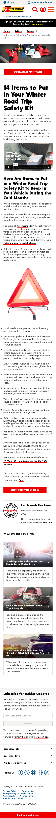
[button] (14, 16)
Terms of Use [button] (41, 736)
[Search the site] (35, 9)
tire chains (22, 225)
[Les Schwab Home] (13, 9)
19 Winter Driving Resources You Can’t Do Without (25, 462)
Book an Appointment (42, 2)
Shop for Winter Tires (25, 489)
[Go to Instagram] (40, 772)
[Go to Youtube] (33, 772)
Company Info (11, 748)
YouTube (47, 522)
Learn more (37, 24)
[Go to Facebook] (20, 772)
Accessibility (9, 796)
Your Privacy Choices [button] (13, 798)
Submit (28, 723)
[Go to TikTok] (46, 772)
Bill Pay (10, 2)
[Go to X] (27, 772)
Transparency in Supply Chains (18, 793)
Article (18, 31)
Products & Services (14, 762)
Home (6, 31)
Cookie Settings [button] (28, 796)
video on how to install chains (19, 243)
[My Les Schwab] (43, 9)
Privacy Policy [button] (21, 736)
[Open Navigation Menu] (51, 9)
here (21, 480)
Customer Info (11, 755)
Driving (30, 31)
